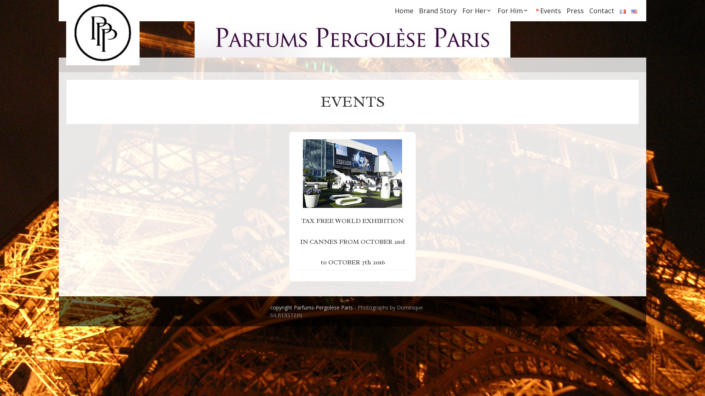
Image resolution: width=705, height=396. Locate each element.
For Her (474, 10)
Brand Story (438, 10)
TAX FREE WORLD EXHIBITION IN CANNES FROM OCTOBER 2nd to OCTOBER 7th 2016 (352, 241)
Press (575, 10)
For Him (510, 10)
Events (550, 10)
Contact (601, 10)
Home (404, 10)
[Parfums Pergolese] (103, 32)
